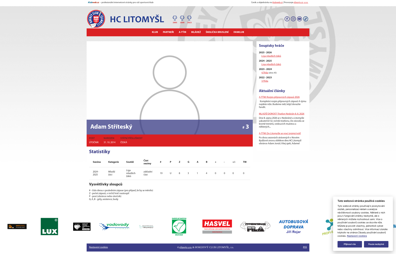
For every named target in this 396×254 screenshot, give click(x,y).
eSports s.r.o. (185, 247)
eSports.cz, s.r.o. (301, 2)
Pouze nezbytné (376, 244)
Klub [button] (155, 32)
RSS (305, 247)
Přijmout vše (350, 244)
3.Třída (264, 81)
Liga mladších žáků (271, 56)
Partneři (168, 32)
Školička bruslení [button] (217, 32)
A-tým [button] (182, 32)
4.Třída (264, 73)
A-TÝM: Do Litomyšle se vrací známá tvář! (280, 133)
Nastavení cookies (98, 247)
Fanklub (239, 32)
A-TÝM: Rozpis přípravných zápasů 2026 (279, 97)
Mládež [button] (196, 32)
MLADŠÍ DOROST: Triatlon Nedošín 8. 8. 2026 (281, 114)
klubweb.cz (277, 2)
